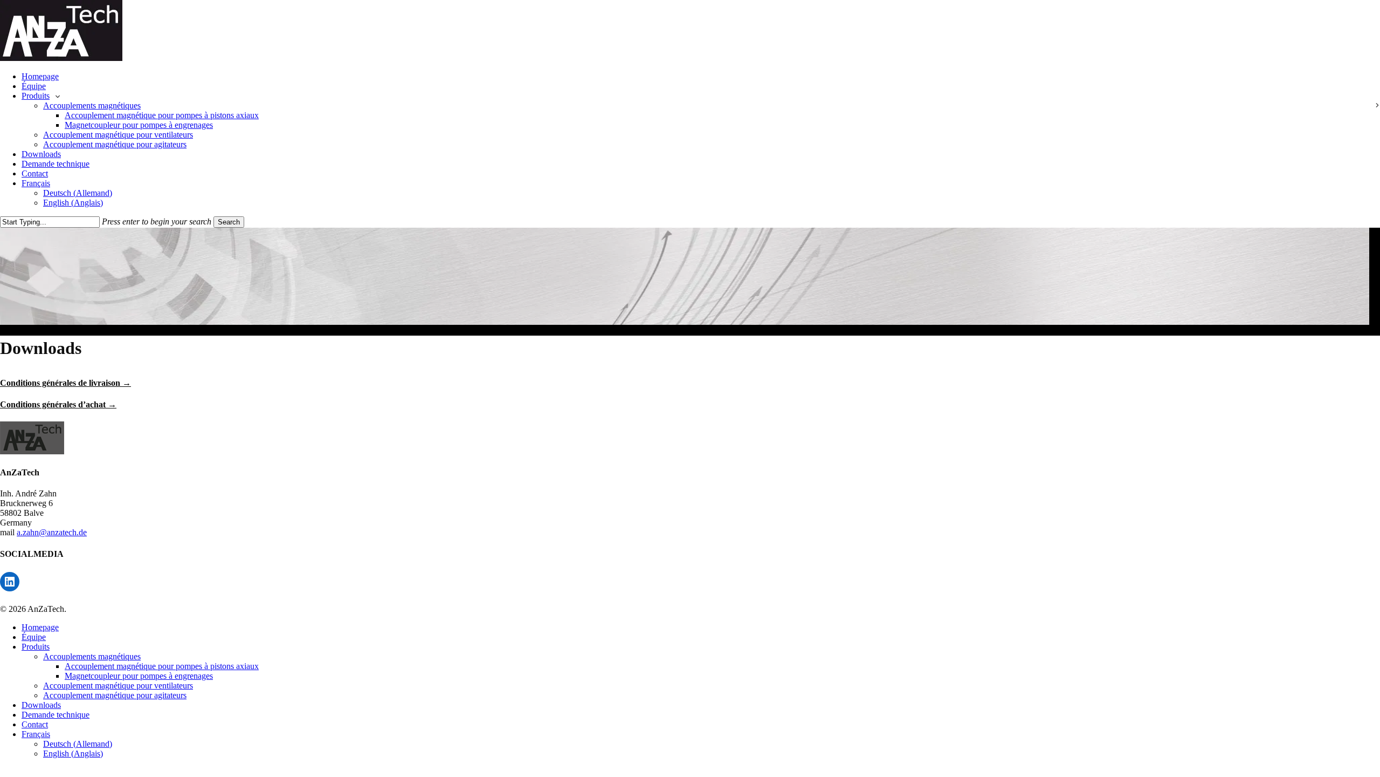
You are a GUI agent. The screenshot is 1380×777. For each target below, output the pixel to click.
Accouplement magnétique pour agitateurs (115, 695)
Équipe (34, 637)
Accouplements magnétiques (92, 656)
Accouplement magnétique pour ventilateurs (118, 685)
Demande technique (55, 714)
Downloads (41, 705)
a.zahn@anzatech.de (52, 532)
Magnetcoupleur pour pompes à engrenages (139, 675)
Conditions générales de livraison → (65, 382)
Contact (35, 724)
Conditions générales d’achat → (58, 404)
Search (229, 222)
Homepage (40, 627)
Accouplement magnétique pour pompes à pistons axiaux (162, 666)
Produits (36, 646)
